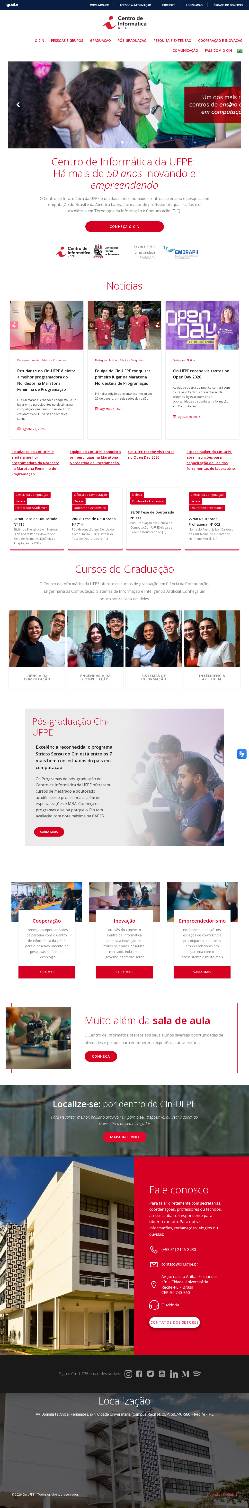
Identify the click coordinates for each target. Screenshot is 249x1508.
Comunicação (185, 50)
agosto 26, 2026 (189, 417)
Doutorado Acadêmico (31, 508)
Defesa (20, 501)
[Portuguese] (241, 51)
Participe (168, 5)
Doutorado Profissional (207, 508)
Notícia (35, 360)
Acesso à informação (135, 5)
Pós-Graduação (132, 40)
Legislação (194, 5)
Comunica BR (99, 5)
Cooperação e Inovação (220, 40)
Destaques (23, 360)
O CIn (39, 40)
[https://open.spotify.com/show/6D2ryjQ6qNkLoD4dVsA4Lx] (197, 1374)
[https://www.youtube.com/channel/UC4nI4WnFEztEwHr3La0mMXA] (163, 1374)
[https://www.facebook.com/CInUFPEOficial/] (140, 1374)
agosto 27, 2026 (33, 429)
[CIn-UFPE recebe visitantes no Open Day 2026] (202, 324)
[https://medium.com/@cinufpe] (185, 1374)
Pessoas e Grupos (67, 40)
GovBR (12, 5)
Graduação (100, 40)
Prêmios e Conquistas (54, 360)
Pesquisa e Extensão (172, 40)
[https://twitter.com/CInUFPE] (151, 1374)
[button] (118, 142)
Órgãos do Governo (228, 5)
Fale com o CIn (218, 50)
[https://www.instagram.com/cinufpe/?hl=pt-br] (128, 1374)
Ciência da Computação (32, 495)
